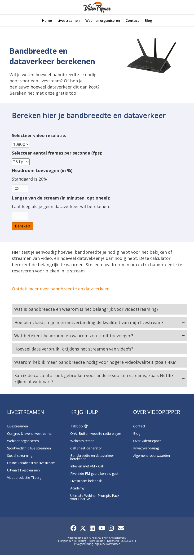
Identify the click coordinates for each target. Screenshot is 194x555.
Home (47, 20)
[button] (99, 309)
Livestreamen (68, 20)
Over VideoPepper (147, 441)
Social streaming (19, 455)
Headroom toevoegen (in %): (43, 170)
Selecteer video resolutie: (39, 135)
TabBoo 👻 (79, 426)
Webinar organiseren (102, 20)
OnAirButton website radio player (95, 433)
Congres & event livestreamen (30, 433)
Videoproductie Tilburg (24, 477)
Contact (132, 20)
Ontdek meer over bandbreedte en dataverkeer (60, 289)
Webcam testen (82, 441)
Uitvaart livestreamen (23, 470)
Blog (148, 20)
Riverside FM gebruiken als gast (94, 473)
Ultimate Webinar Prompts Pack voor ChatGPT (94, 497)
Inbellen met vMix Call (87, 466)
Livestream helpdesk (86, 481)
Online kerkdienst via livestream (31, 463)
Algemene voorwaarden (151, 455)
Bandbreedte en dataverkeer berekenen (92, 457)
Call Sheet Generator (86, 448)
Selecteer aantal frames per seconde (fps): (57, 153)
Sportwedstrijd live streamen (29, 448)
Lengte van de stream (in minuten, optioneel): (61, 198)
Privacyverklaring (146, 448)
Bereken (22, 226)
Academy (77, 488)
